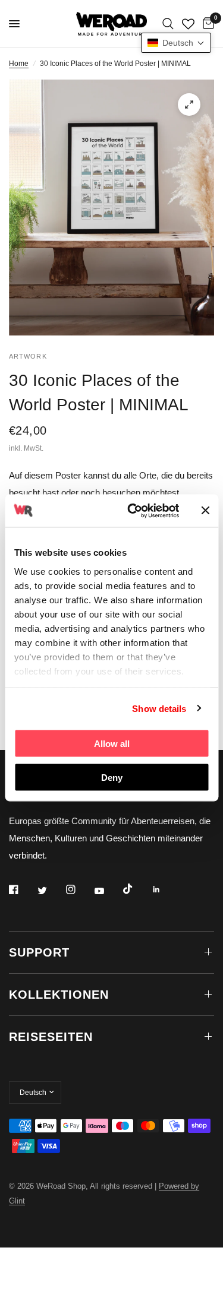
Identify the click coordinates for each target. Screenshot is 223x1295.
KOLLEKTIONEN (59, 994)
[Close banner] (205, 510)
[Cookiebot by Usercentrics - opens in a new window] (133, 510)
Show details (159, 708)
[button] (176, 42)
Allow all (112, 744)
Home (19, 63)
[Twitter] (50, 891)
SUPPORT (39, 952)
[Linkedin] (165, 889)
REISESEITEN (51, 1036)
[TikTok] (136, 889)
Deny (112, 777)
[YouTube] (108, 891)
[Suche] (168, 24)
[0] (206, 24)
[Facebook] (22, 889)
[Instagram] (79, 889)
